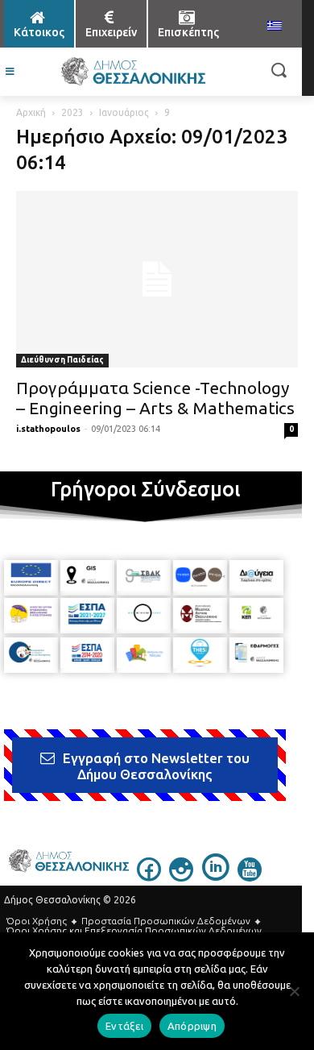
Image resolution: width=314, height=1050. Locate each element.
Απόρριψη (192, 1025)
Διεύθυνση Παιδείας (62, 359)
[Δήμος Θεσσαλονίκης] (132, 72)
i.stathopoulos (48, 429)
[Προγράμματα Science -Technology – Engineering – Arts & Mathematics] (157, 279)
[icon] (149, 876)
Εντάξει (124, 1025)
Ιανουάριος (124, 112)
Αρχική (31, 112)
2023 (72, 112)
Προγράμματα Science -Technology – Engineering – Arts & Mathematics (155, 397)
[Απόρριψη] (294, 991)
